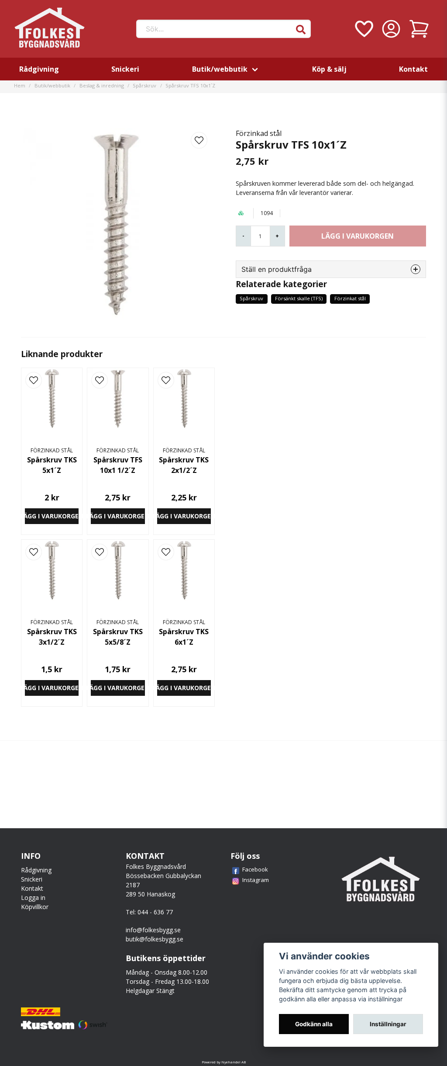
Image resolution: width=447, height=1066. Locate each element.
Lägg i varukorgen (52, 516)
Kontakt (413, 69)
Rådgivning (39, 69)
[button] (301, 30)
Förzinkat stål (350, 298)
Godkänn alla (314, 1024)
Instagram (255, 880)
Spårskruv (144, 85)
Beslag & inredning (101, 85)
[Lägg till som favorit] (363, 29)
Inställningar (388, 1024)
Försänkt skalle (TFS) (299, 298)
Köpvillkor (34, 907)
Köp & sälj (329, 69)
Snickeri (125, 69)
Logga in (33, 897)
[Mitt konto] (391, 29)
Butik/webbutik (220, 69)
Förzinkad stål (259, 133)
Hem (19, 85)
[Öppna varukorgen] (419, 29)
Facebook (255, 869)
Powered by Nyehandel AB (224, 1061)
